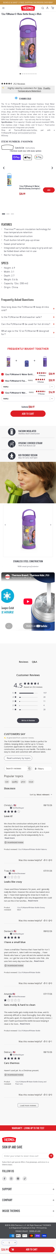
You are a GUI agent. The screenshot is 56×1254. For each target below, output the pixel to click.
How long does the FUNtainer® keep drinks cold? (28, 308)
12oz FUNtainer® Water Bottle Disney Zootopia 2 (29, 187)
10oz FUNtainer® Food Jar (16, 380)
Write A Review (28, 720)
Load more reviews (28, 1105)
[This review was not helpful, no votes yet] (49, 860)
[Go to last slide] (4, 168)
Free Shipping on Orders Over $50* (36, 2)
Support (7, 1189)
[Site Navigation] (4, 8)
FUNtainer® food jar (9, 133)
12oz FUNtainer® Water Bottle (17, 392)
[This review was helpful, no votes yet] (45, 860)
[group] (28, 1128)
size (6, 781)
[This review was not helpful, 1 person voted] (49, 1041)
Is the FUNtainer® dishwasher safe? (28, 317)
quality (15, 781)
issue (31, 781)
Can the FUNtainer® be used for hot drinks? (28, 324)
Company (7, 1200)
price (23, 781)
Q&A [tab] (34, 661)
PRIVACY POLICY (21, 1231)
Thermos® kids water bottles (25, 130)
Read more (10, 838)
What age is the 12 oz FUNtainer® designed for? (28, 332)
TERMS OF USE (35, 1231)
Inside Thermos (11, 1211)
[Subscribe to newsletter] (51, 1156)
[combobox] (41, 794)
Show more (9, 788)
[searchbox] (15, 768)
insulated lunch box (28, 133)
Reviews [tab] (23, 661)
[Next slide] (52, 168)
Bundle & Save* (10, 2)
